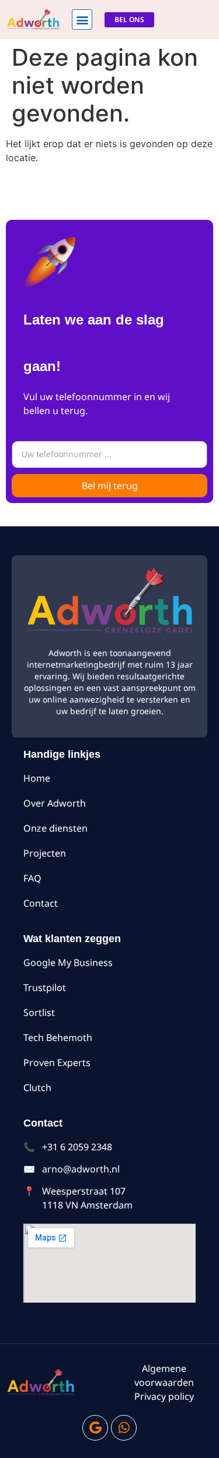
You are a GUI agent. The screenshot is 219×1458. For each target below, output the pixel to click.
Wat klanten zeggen (72, 938)
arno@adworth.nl (81, 1169)
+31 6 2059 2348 (77, 1146)
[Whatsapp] (124, 1428)
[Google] (95, 1428)
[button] (82, 19)
